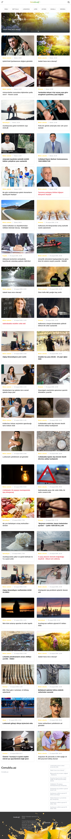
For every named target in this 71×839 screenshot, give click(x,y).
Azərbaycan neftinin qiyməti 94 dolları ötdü (58, 807)
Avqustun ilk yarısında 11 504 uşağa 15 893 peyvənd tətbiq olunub (58, 779)
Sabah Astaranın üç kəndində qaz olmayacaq (58, 798)
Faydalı (5, 255)
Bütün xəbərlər (7, 58)
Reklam (55, 822)
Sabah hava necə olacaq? (57, 770)
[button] (5, 23)
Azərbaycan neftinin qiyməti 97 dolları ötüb (58, 803)
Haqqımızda (46, 822)
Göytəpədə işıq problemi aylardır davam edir (59, 789)
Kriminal (40, 89)
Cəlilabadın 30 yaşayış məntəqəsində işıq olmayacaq (58, 784)
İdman (4, 720)
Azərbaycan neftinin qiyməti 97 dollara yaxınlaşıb (58, 794)
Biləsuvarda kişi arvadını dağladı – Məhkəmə (59, 774)
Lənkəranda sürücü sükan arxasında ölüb (57, 766)
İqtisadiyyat (6, 122)
